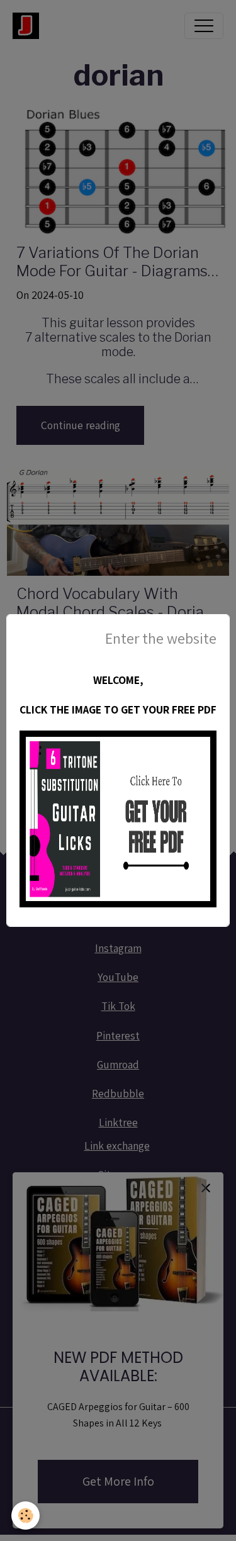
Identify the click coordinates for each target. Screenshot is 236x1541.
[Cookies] (25, 1515)
